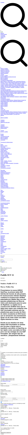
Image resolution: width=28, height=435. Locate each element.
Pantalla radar (8, 90)
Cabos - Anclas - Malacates (11, 83)
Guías (4, 113)
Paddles (5, 76)
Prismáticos (7, 93)
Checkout (2, 424)
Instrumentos (20, 101)
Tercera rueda (6, 114)
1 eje (4, 109)
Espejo (8, 92)
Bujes (8, 101)
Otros (2, 107)
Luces (2, 113)
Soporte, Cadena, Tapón (5, 248)
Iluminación (3, 88)
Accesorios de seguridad (6, 89)
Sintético (2, 103)
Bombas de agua (18, 82)
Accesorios (3, 35)
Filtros (11, 101)
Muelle (22, 85)
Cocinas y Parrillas (4, 85)
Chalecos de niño (13, 93)
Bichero (11, 92)
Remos (12, 96)
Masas (7, 113)
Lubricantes (3, 36)
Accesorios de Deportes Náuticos (7, 95)
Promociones (3, 97)
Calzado (20, 96)
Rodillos (11, 114)
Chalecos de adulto (9, 94)
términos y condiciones (8, 404)
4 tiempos (7, 69)
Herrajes (19, 85)
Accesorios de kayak (11, 76)
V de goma (15, 114)
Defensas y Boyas (4, 82)
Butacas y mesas (6, 81)
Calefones (12, 87)
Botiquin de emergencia (16, 90)
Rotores (19, 100)
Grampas (17, 113)
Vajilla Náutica (11, 82)
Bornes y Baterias (13, 100)
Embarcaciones (4, 34)
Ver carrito (3, 418)
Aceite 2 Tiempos (4, 104)
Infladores (25, 96)
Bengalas (2, 93)
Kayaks (2, 76)
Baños (2, 81)
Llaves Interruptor (4, 185)
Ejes (19, 114)
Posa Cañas (12, 81)
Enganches (3, 111)
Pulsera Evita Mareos (5, 173)
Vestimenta (16, 96)
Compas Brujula (20, 92)
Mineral (6, 103)
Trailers (2, 37)
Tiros (2, 96)
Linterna (15, 92)
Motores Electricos (4, 73)
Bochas (19, 111)
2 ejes (2, 109)
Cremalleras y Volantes (19, 87)
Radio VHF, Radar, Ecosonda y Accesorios (9, 163)
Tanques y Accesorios (5, 152)
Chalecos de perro (20, 93)
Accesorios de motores (5, 99)
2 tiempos (2, 69)
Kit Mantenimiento (4, 207)
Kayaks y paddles (4, 75)
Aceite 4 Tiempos (4, 102)
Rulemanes (16, 111)
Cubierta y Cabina (20, 83)
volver (3, 260)
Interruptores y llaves (12, 85)
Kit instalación (12, 113)
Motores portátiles (4, 68)
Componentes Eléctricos (20, 81)
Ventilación (14, 101)
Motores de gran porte (5, 70)
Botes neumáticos (4, 79)
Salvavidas (3, 90)
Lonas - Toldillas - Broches (6, 160)
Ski (10, 96)
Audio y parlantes (12, 86)
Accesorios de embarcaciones (7, 80)
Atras (3, 271)
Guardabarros (24, 111)
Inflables (4, 96)
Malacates (7, 111)
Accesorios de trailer (5, 110)
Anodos (22, 100)
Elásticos (11, 111)
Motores (2, 33)
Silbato (5, 92)
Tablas (8, 96)
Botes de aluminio (4, 78)
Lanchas (2, 74)
